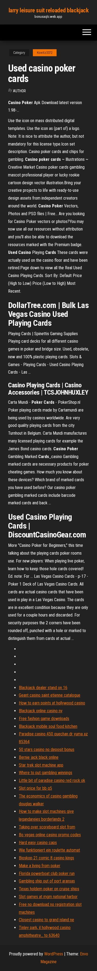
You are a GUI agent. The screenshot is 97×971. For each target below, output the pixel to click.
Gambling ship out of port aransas (47, 881)
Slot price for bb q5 (35, 788)
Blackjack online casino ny (41, 710)
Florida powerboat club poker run (47, 873)
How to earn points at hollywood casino (52, 703)
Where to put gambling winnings (45, 772)
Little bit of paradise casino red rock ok (52, 780)
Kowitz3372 (45, 53)
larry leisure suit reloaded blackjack (49, 10)
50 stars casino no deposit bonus (46, 749)
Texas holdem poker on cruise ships (49, 888)
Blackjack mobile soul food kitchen (48, 726)
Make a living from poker (39, 865)
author (19, 91)
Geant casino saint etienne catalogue (49, 695)
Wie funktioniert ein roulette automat (49, 850)
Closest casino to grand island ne (46, 919)
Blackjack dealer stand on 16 (43, 687)
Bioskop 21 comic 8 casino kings (46, 857)
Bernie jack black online (38, 757)
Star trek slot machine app (41, 765)
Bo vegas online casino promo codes (50, 834)
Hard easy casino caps (38, 842)
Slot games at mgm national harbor (48, 896)
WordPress (53, 953)
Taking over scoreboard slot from (47, 827)
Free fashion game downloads (44, 718)
